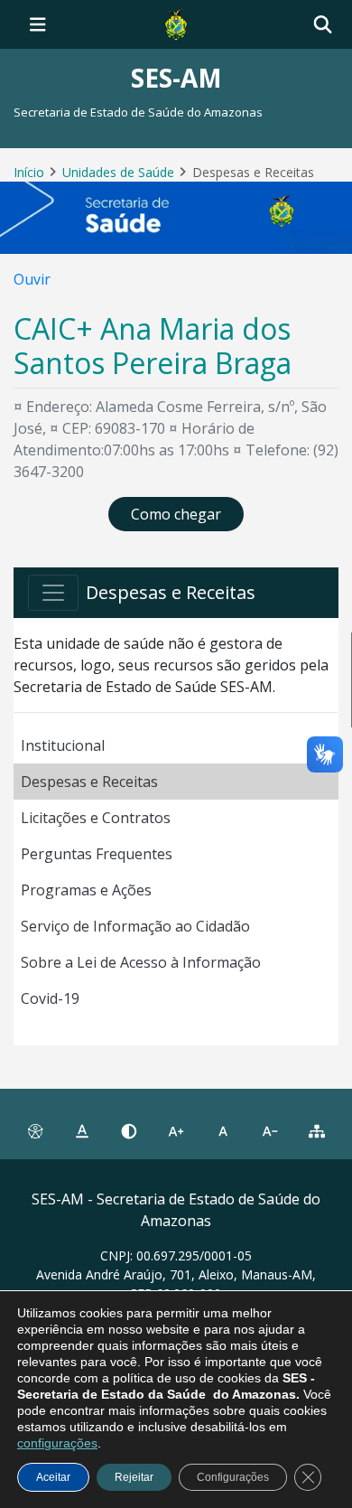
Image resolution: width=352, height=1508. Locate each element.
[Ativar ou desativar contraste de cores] (129, 1131)
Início (29, 172)
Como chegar (176, 514)
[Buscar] (323, 25)
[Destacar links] (82, 1131)
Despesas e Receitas (89, 781)
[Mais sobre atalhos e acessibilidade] (35, 1131)
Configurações (233, 1477)
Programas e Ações (86, 890)
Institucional (63, 745)
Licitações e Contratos (96, 818)
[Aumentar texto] (176, 1131)
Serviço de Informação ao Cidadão (135, 926)
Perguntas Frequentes (96, 854)
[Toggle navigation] (38, 24)
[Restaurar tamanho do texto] (223, 1131)
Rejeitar (134, 1477)
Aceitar (53, 1477)
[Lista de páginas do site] (316, 1131)
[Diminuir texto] (270, 1131)
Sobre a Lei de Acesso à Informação (141, 962)
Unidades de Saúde (118, 172)
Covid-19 (50, 998)
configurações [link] (57, 1443)
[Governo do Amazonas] (176, 23)
